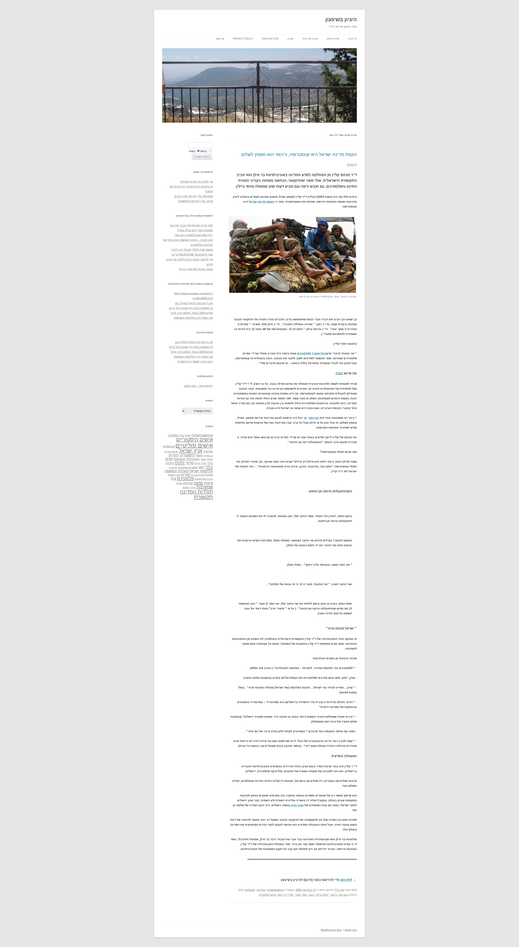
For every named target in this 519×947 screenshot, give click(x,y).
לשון (201, 467)
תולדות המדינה (196, 491)
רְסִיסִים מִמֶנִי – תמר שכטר (198, 385)
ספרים (185, 474)
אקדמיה (260, 889)
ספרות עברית (197, 475)
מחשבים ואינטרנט (188, 467)
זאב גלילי (339, 889)
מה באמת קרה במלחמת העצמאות (193, 317)
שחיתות (188, 483)
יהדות (180, 462)
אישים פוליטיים (194, 445)
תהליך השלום (189, 487)
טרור (190, 463)
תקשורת (203, 497)
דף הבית (352, 38)
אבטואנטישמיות (275, 889)
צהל (173, 478)
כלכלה (169, 463)
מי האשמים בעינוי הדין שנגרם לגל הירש (191, 308)
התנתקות (180, 459)
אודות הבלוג (333, 38)
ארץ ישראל (190, 450)
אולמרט (173, 435)
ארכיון (290, 38)
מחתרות (173, 467)
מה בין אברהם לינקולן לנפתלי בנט (194, 303)
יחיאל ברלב (322, 894)
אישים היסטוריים (194, 439)
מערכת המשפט (176, 471)
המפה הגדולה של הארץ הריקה (196, 269)
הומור (199, 455)
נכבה (339, 373)
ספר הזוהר (301, 894)
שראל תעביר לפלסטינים (312, 353)
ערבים (210, 479)
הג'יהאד (314, 417)
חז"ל (210, 463)
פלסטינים (185, 478)
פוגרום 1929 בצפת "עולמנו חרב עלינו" (191, 312)
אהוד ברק (297, 805)
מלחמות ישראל (201, 471)
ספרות (209, 474)
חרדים (198, 463)
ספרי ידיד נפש (285, 894)
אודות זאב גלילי (310, 38)
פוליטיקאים (200, 479)
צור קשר (220, 38)
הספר (203, 459)
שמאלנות (250, 889)
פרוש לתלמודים (267, 894)
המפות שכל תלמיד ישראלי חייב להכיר (192, 249)
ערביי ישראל (174, 475)
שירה (179, 483)
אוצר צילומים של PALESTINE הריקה (192, 254)
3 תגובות (352, 164)
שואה (198, 482)
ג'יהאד (333, 894)
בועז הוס (343, 894)
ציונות (208, 483)
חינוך (204, 463)
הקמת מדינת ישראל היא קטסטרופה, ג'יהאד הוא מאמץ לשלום (299, 154)
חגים (169, 459)
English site (270, 38)
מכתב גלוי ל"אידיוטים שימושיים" (195, 201)
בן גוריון (208, 455)
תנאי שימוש (351, 930)
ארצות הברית (171, 451)
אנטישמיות (169, 446)
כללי (209, 467)
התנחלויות (193, 459)
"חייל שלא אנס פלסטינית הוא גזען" (193, 235)
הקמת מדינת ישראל (261, 201)
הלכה (210, 459)
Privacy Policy (243, 38)
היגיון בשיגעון (341, 19)
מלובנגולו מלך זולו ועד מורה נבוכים (193, 196)
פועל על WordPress (331, 930)
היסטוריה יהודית (182, 455)
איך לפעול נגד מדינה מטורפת (196, 181)
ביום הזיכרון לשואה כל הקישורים (195, 361)
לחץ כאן (346, 880)
